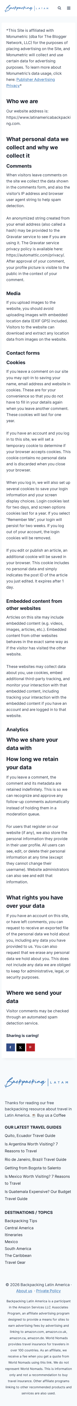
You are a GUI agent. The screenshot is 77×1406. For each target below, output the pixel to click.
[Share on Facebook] (10, 1047)
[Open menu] (68, 8)
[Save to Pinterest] (30, 1047)
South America (18, 1248)
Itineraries (14, 1234)
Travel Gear (15, 1262)
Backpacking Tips (21, 1220)
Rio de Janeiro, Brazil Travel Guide (35, 1159)
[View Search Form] (59, 8)
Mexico (11, 1241)
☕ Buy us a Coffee (48, 1115)
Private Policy (48, 1290)
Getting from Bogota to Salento (33, 1168)
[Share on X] (20, 1047)
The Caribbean (18, 1255)
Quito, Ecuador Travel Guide (30, 1135)
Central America (19, 1228)
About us (24, 1290)
